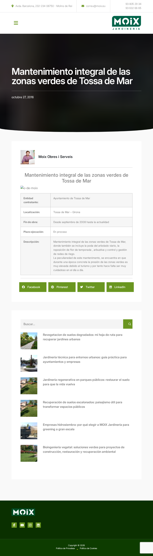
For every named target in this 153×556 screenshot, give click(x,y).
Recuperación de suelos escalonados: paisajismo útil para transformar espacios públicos (82, 404)
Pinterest (62, 287)
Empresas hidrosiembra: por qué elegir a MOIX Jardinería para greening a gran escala (86, 427)
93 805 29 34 (133, 3)
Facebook (33, 287)
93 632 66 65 (133, 8)
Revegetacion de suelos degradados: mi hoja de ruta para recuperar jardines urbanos (82, 337)
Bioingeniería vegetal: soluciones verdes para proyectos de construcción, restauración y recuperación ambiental (83, 449)
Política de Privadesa (65, 548)
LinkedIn (119, 287)
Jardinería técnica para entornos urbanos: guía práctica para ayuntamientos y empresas (85, 359)
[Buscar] (127, 324)
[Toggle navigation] (16, 23)
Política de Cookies (88, 548)
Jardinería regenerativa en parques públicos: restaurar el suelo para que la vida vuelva (86, 382)
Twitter (90, 287)
